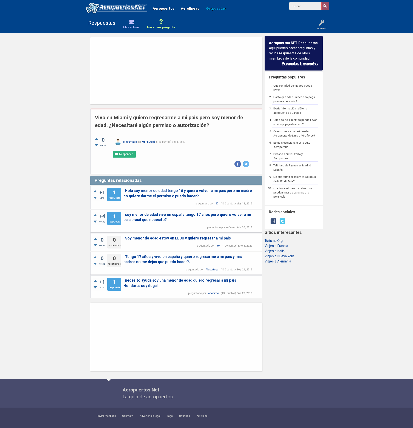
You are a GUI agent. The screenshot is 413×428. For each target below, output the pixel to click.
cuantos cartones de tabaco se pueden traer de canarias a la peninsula (292, 192)
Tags (170, 415)
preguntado (130, 141)
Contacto (127, 415)
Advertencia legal (150, 415)
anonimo (213, 293)
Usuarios (184, 415)
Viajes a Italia (275, 251)
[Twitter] (246, 164)
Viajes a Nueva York (279, 256)
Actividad (202, 415)
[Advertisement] (176, 71)
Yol (218, 245)
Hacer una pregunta (161, 27)
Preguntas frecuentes (300, 63)
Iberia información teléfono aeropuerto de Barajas (290, 110)
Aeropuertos (163, 8)
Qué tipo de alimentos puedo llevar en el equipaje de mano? (295, 122)
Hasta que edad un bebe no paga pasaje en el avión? (294, 99)
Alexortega (212, 269)
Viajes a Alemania (278, 261)
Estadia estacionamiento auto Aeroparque (291, 145)
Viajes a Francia (276, 246)
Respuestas (216, 8)
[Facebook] (237, 164)
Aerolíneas (190, 8)
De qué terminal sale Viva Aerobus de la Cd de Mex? (294, 179)
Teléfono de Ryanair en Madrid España (292, 167)
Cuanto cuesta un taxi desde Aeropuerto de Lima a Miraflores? (294, 133)
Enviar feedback (106, 415)
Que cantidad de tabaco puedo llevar (292, 88)
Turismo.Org (274, 241)
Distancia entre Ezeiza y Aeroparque (288, 156)
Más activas (131, 27)
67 (217, 203)
